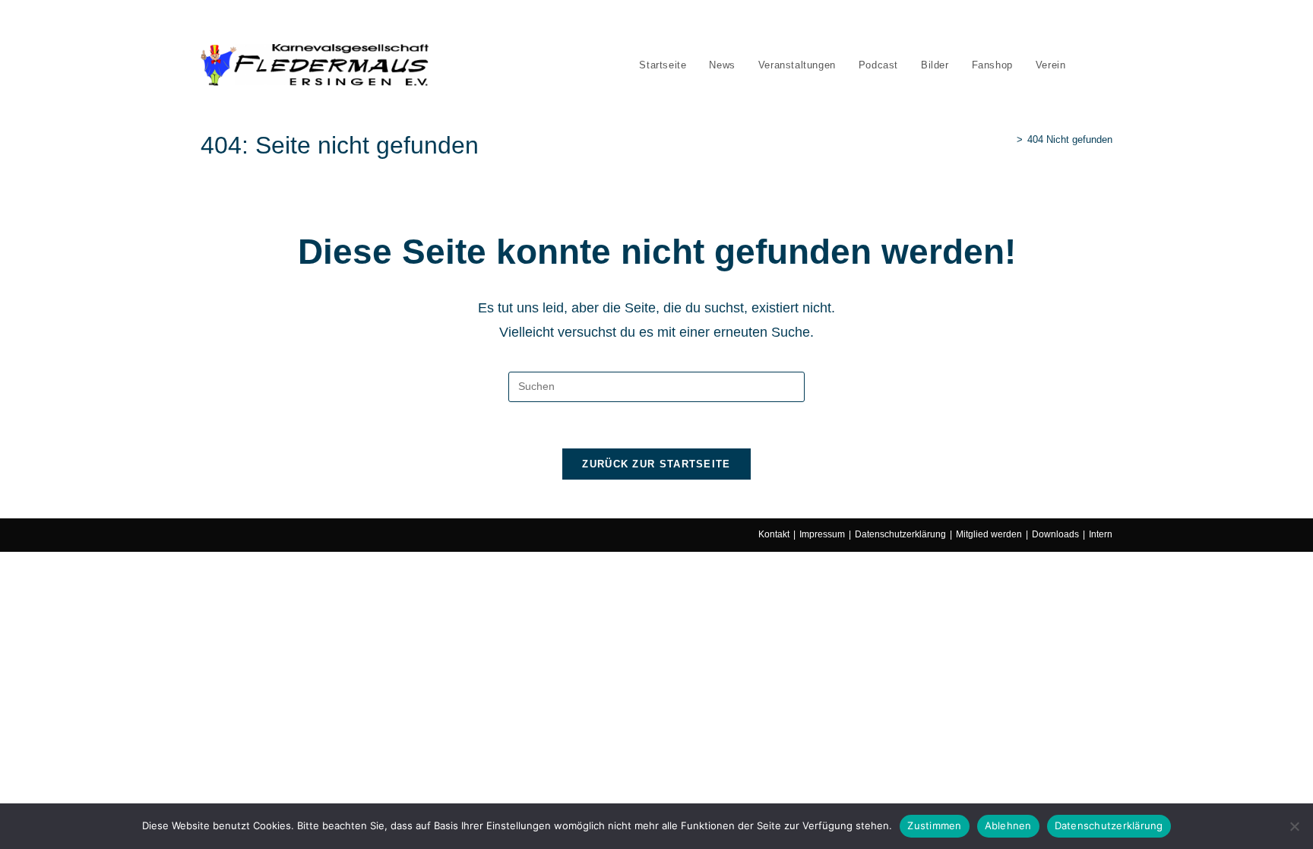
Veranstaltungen (319, 21)
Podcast (381, 21)
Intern (1100, 534)
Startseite (220, 21)
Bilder (422, 21)
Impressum (822, 534)
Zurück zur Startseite (656, 464)
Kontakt (773, 534)
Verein (506, 21)
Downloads (1055, 534)
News (262, 21)
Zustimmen (934, 825)
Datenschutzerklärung (900, 534)
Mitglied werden (989, 534)
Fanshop (463, 21)
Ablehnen (1008, 825)
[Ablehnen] (1294, 826)
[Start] (1008, 139)
